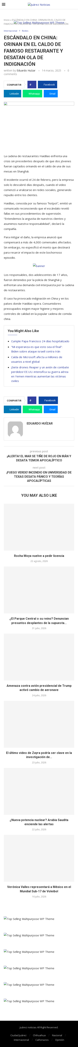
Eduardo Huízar (26, 70)
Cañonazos (42, 1040)
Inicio (7, 20)
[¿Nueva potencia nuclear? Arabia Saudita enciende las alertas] (39, 791)
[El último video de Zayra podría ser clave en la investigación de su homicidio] (39, 724)
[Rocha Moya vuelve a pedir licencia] (39, 527)
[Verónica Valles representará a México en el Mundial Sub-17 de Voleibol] (39, 858)
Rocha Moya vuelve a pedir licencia (39, 556)
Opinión (59, 1040)
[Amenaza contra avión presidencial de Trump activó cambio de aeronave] (39, 657)
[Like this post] (33, 84)
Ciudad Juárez (18, 1035)
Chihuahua (39, 1035)
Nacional (57, 1035)
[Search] (74, 4)
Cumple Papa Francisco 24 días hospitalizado (40, 341)
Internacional (21, 1040)
